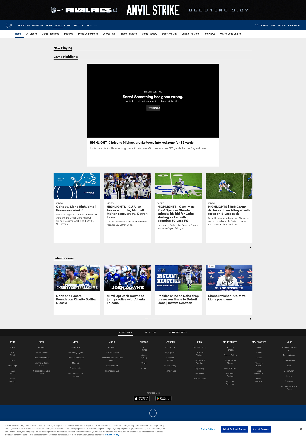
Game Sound (112, 365)
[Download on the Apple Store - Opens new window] (141, 399)
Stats (12, 360)
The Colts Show (112, 352)
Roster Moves (42, 352)
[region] (153, 429)
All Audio (112, 347)
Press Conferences (76, 357)
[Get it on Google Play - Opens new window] (163, 400)
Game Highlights (76, 352)
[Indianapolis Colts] (153, 413)
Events (289, 376)
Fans (289, 365)
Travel (144, 363)
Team (12, 342)
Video (76, 342)
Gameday (200, 373)
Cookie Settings (208, 429)
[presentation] (251, 247)
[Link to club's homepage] (9, 25)
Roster (12, 347)
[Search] (256, 25)
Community (289, 371)
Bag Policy (199, 368)
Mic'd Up (75, 363)
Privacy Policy (170, 365)
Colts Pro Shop (199, 347)
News (41, 342)
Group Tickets (230, 368)
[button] (153, 108)
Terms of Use (170, 371)
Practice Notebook (42, 357)
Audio (112, 342)
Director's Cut (76, 368)
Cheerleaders (289, 360)
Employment (170, 352)
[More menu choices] (95, 25)
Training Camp (199, 378)
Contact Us (170, 347)
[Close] (300, 429)
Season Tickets (230, 355)
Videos (259, 352)
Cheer (143, 368)
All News (41, 347)
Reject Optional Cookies (234, 429)
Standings (12, 365)
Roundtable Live (112, 371)
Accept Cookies (261, 429)
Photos (144, 342)
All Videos (75, 347)
